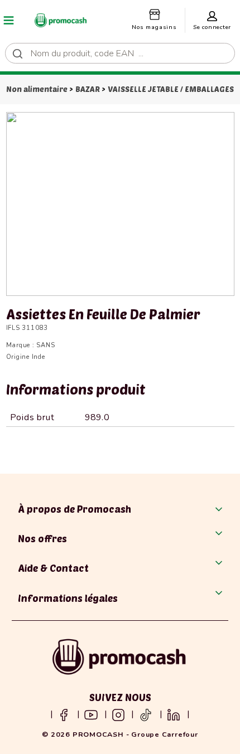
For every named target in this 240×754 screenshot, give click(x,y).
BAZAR (87, 89)
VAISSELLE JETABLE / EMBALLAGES (171, 89)
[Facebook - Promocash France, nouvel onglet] (63, 714)
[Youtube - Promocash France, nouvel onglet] (91, 714)
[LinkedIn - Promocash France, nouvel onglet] (173, 714)
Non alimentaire (37, 89)
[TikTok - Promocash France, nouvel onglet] (145, 714)
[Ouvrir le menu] (9, 20)
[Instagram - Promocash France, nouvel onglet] (118, 714)
